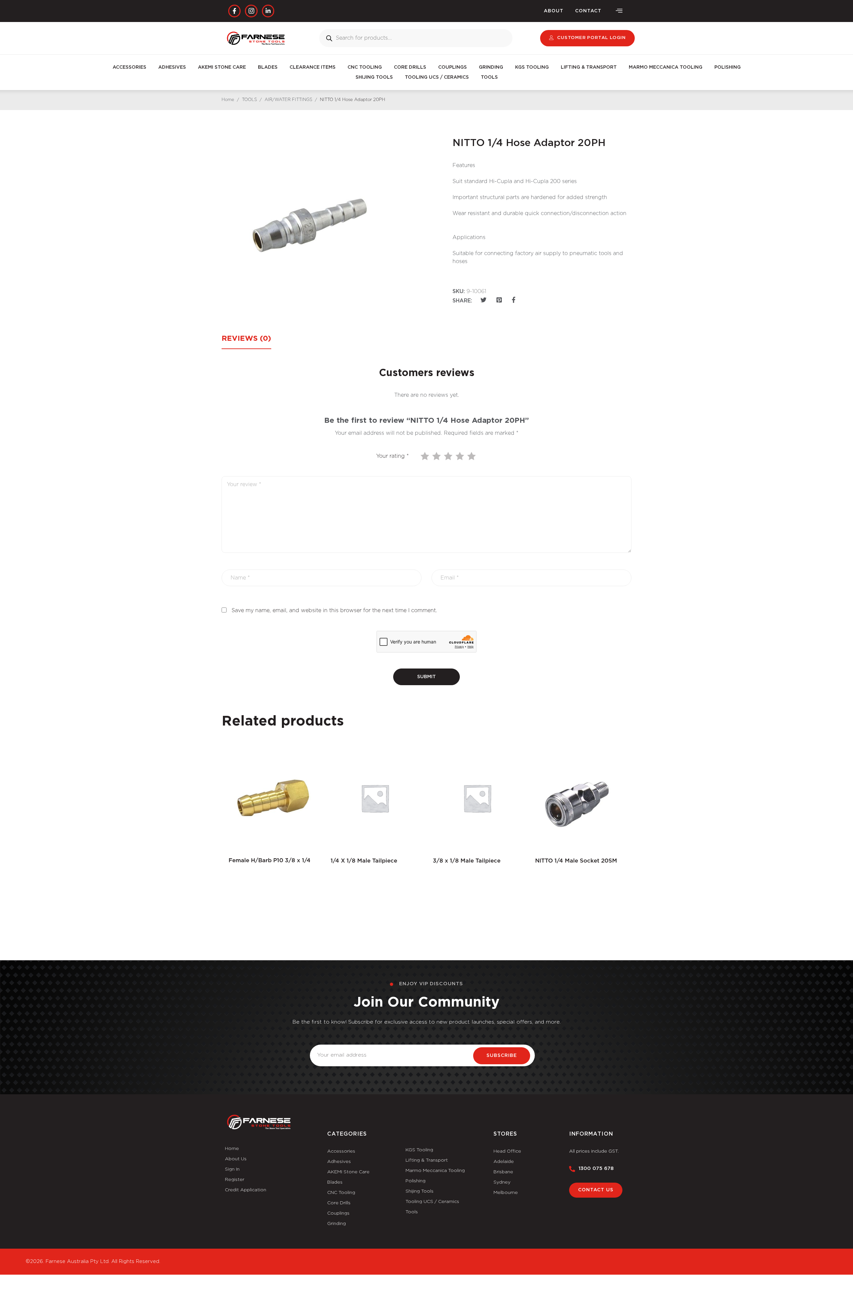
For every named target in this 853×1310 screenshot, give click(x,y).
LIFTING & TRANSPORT (589, 67)
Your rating (392, 456)
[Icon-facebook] (234, 11)
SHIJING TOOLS (374, 77)
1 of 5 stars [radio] (425, 456)
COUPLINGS (452, 67)
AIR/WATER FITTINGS (288, 100)
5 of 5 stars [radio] (472, 456)
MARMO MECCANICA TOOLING (665, 67)
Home (228, 100)
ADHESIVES (172, 67)
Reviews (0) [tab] (246, 338)
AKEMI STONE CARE (222, 67)
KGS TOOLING (532, 67)
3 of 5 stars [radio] (449, 456)
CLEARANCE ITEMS (313, 67)
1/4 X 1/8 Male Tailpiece (364, 861)
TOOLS (489, 77)
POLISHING (727, 67)
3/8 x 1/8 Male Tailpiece (466, 861)
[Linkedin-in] (268, 11)
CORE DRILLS (410, 67)
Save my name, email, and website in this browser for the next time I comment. (334, 610)
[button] (619, 11)
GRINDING (491, 67)
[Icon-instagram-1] (251, 11)
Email (317, 1040)
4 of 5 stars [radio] (460, 456)
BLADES (268, 67)
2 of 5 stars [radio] (437, 456)
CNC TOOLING (365, 67)
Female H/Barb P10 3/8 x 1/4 (270, 860)
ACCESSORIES (129, 67)
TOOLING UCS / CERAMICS (437, 77)
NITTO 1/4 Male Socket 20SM (576, 861)
